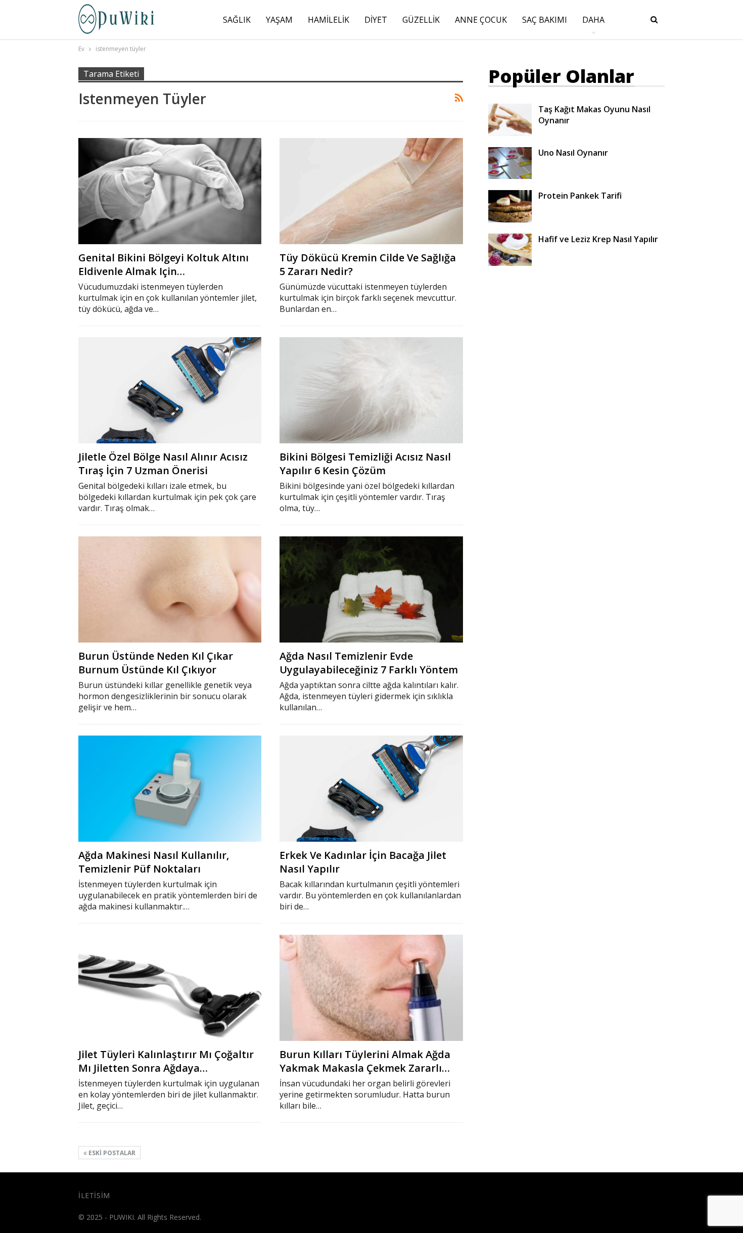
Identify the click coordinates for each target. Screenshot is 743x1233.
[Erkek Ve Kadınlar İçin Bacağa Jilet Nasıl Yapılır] (371, 789)
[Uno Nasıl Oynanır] (510, 163)
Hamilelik (328, 19)
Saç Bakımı (544, 19)
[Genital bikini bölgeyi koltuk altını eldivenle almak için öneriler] (169, 191)
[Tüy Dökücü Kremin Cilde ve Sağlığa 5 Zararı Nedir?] (371, 191)
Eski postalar (111, 1153)
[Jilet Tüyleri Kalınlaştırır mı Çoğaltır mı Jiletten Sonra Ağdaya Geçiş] (169, 988)
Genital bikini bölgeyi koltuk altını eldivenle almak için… (163, 264)
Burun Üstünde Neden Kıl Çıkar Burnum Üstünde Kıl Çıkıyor (155, 662)
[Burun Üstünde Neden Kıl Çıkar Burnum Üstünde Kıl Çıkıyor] (169, 589)
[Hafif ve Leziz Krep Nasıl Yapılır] (510, 250)
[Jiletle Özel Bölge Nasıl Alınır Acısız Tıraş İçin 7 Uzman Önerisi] (169, 390)
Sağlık (237, 19)
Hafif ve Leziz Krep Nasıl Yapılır (598, 239)
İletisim (94, 1195)
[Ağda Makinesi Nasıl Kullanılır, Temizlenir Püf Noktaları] (169, 789)
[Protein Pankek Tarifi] (510, 206)
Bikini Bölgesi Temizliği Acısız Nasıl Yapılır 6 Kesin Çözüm (365, 463)
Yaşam (279, 19)
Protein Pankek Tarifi (580, 195)
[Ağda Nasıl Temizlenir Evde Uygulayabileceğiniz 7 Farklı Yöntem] (371, 589)
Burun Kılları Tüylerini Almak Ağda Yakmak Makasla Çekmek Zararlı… (365, 1061)
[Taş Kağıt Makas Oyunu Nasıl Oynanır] (510, 120)
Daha (593, 19)
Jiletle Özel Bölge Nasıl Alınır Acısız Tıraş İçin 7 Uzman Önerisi (163, 463)
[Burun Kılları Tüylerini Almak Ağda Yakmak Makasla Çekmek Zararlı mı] (371, 988)
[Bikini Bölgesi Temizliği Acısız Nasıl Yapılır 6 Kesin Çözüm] (371, 390)
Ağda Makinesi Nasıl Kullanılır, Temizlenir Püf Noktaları (153, 862)
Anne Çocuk (481, 19)
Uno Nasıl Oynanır (573, 152)
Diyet (375, 19)
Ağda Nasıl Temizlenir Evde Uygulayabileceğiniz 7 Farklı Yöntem (369, 662)
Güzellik (421, 19)
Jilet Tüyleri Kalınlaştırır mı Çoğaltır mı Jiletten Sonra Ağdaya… (166, 1061)
